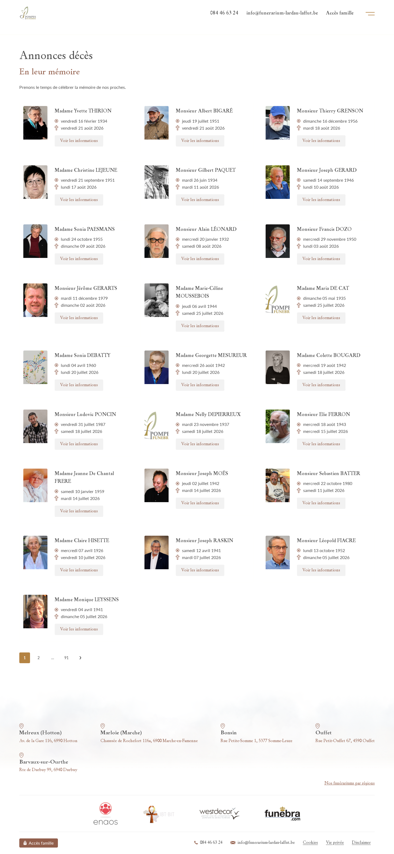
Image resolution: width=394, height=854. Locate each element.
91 (66, 657)
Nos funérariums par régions (349, 783)
